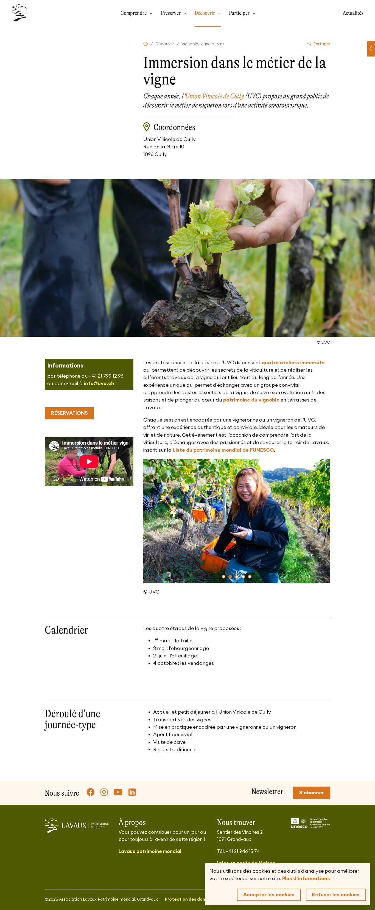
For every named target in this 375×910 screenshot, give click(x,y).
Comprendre (134, 13)
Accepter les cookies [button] (269, 894)
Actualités (353, 13)
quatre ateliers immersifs (293, 362)
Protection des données (190, 899)
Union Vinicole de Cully (214, 96)
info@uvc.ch (99, 383)
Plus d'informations (306, 878)
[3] (237, 576)
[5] (249, 576)
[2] (230, 576)
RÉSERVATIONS (69, 413)
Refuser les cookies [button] (336, 894)
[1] (223, 576)
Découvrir (205, 13)
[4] (243, 576)
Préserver (171, 13)
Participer (240, 13)
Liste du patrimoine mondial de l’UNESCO (223, 450)
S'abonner (311, 792)
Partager (321, 44)
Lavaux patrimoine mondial (150, 851)
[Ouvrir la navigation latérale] (371, 48)
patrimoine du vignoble (251, 399)
